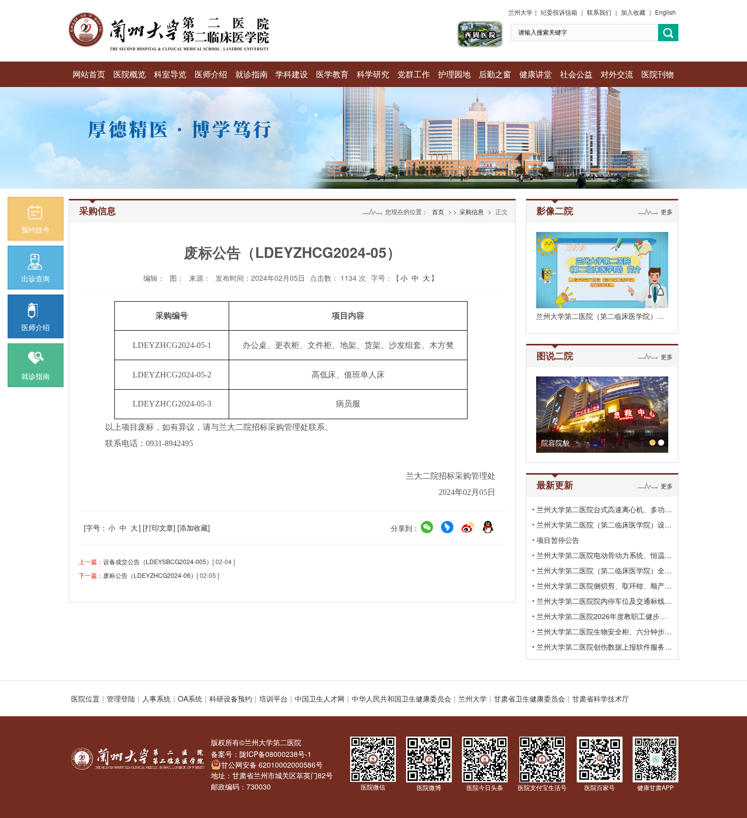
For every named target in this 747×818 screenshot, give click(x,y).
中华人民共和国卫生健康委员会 (401, 698)
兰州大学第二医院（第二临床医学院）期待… (607, 316)
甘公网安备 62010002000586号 (272, 764)
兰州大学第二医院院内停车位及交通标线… (604, 601)
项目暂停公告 (558, 540)
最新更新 (555, 484)
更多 (667, 211)
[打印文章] (159, 527)
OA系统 (190, 698)
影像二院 (555, 210)
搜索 (668, 33)
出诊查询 (35, 278)
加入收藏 (633, 12)
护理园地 (454, 74)
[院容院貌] (602, 414)
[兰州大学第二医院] (169, 15)
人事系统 (156, 698)
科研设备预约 (230, 698)
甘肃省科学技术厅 (600, 698)
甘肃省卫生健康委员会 (529, 698)
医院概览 (129, 74)
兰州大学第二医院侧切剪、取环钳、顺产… (604, 585)
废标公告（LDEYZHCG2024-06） (150, 575)
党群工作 (413, 74)
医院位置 (85, 698)
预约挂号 (35, 229)
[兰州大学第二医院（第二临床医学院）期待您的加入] (602, 270)
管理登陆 (121, 698)
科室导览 (170, 74)
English (665, 12)
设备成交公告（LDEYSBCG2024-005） (157, 561)
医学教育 (332, 74)
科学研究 (373, 74)
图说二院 (555, 355)
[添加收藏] (193, 527)
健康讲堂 (535, 74)
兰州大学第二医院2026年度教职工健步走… (605, 616)
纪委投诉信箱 (559, 12)
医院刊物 (657, 74)
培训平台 (273, 698)
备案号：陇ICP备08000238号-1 (261, 754)
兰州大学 (520, 12)
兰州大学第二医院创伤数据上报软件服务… (604, 646)
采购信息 (471, 211)
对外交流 (617, 74)
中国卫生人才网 (320, 698)
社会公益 (576, 74)
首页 (438, 211)
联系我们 (599, 12)
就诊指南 (251, 74)
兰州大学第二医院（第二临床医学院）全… (604, 570)
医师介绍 (211, 74)
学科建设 (291, 74)
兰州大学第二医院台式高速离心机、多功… (604, 509)
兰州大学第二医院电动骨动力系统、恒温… (604, 555)
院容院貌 (555, 442)
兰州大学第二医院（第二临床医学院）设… (604, 524)
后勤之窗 (495, 74)
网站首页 (89, 74)
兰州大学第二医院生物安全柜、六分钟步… (604, 631)
